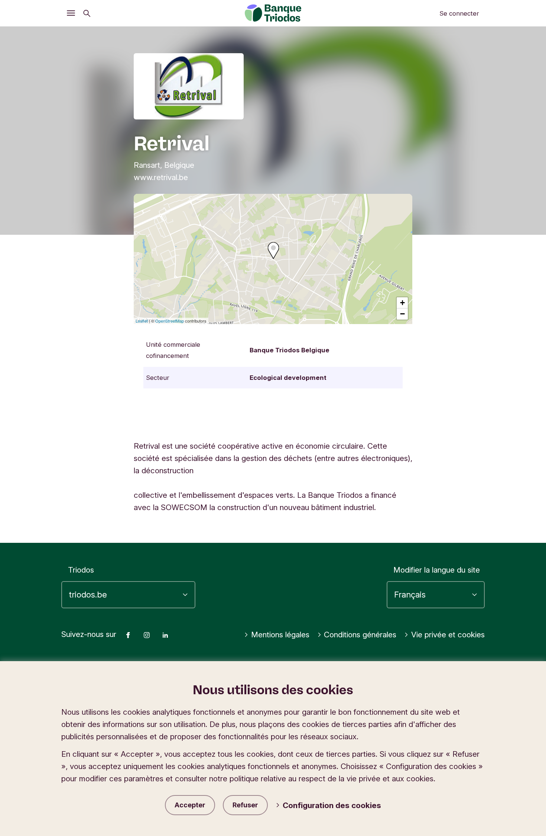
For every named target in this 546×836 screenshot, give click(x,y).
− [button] (402, 313)
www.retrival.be (161, 177)
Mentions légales (280, 634)
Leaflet (142, 321)
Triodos (81, 569)
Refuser (245, 805)
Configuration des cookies (332, 805)
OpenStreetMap (169, 321)
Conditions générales (360, 634)
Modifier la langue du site (436, 569)
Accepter (190, 805)
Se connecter (459, 13)
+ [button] (402, 302)
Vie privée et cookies (448, 634)
